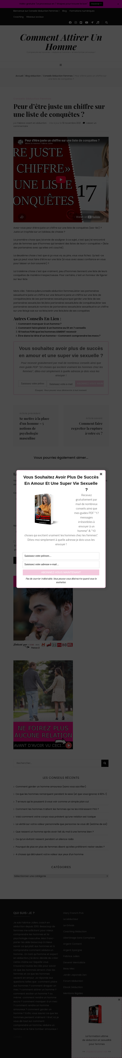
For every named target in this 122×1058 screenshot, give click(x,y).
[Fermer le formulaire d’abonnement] (101, 474)
